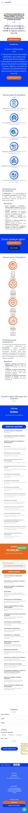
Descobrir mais (14, 44)
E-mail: (2, 718)
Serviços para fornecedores (14, 789)
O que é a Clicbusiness (14, 788)
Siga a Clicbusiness (5, 765)
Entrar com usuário (14, 805)
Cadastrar (14, 802)
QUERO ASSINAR (14, 572)
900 (6, 738)
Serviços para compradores (14, 791)
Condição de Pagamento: (7, 732)
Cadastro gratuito (14, 39)
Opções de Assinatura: (8, 563)
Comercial (14, 775)
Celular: (3, 722)
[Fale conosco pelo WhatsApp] (24, 809)
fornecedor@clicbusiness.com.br (14, 778)
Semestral (11, 735)
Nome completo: (5, 714)
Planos (14, 792)
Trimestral (18, 735)
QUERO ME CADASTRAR (14, 427)
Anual (4, 735)
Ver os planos (14, 248)
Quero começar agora (13, 239)
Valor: (2, 738)
